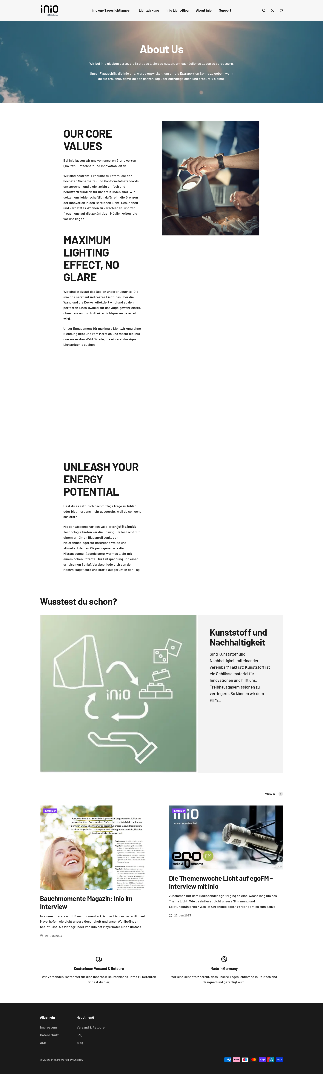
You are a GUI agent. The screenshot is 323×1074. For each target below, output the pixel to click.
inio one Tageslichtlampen (111, 10)
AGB (43, 1043)
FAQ (79, 1035)
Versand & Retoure (91, 1027)
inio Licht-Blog (178, 10)
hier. (107, 982)
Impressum (48, 1027)
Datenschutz (49, 1035)
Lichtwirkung (149, 10)
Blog (80, 1043)
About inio (204, 10)
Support (225, 10)
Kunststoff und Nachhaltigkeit (238, 637)
